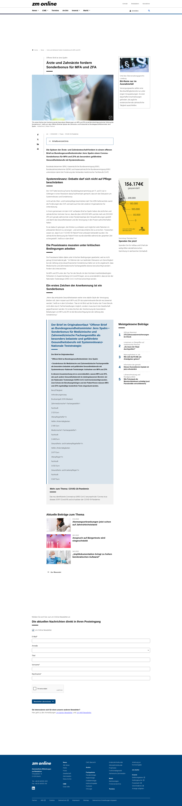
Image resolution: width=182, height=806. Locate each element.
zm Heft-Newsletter (84, 713)
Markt (85, 10)
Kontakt (125, 3)
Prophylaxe (112, 768)
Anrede (35, 646)
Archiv (65, 10)
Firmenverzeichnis (115, 784)
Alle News (66, 765)
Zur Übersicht (55, 572)
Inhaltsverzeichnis (60, 141)
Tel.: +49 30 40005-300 (40, 781)
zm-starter (135, 770)
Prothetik (89, 786)
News (34, 10)
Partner (34, 800)
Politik (65, 768)
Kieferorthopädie (91, 783)
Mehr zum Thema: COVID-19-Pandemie (69, 489)
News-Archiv (67, 779)
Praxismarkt (136, 783)
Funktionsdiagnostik (115, 770)
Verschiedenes (137, 786)
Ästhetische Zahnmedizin (117, 773)
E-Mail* (34, 637)
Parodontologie (91, 775)
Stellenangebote (137, 777)
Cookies (52, 800)
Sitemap (86, 800)
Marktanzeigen (114, 781)
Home (36, 50)
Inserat (75, 10)
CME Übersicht (91, 762)
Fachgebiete (90, 772)
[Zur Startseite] (44, 3)
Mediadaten (135, 3)
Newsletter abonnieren (42, 701)
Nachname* (36, 674)
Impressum (76, 800)
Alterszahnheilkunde (115, 765)
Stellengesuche (137, 780)
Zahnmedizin (67, 776)
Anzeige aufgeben (138, 788)
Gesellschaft (67, 773)
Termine (55, 10)
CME (44, 10)
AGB (42, 800)
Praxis (65, 770)
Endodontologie (91, 780)
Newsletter (146, 3)
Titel (33, 655)
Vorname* (36, 665)
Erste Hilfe (66, 786)
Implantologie (90, 778)
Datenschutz (62, 800)
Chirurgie (89, 789)
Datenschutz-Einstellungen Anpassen (104, 800)
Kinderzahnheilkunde (116, 762)
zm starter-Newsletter (64, 713)
